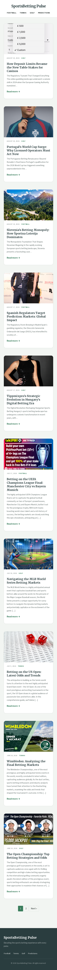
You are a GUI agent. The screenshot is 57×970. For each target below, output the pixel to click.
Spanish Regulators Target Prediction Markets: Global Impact (26, 316)
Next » (34, 908)
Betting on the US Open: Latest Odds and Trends (24, 673)
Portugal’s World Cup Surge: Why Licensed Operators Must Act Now (28, 150)
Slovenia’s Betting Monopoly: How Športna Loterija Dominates (28, 233)
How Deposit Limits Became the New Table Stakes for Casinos (27, 67)
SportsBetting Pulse (28, 6)
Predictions (44, 13)
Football (11, 13)
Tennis (23, 13)
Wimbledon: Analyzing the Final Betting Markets (26, 763)
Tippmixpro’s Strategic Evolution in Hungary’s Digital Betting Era (23, 399)
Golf (32, 13)
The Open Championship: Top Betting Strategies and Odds (28, 856)
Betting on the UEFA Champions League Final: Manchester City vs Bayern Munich (26, 484)
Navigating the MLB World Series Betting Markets (26, 580)
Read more (12, 91)
